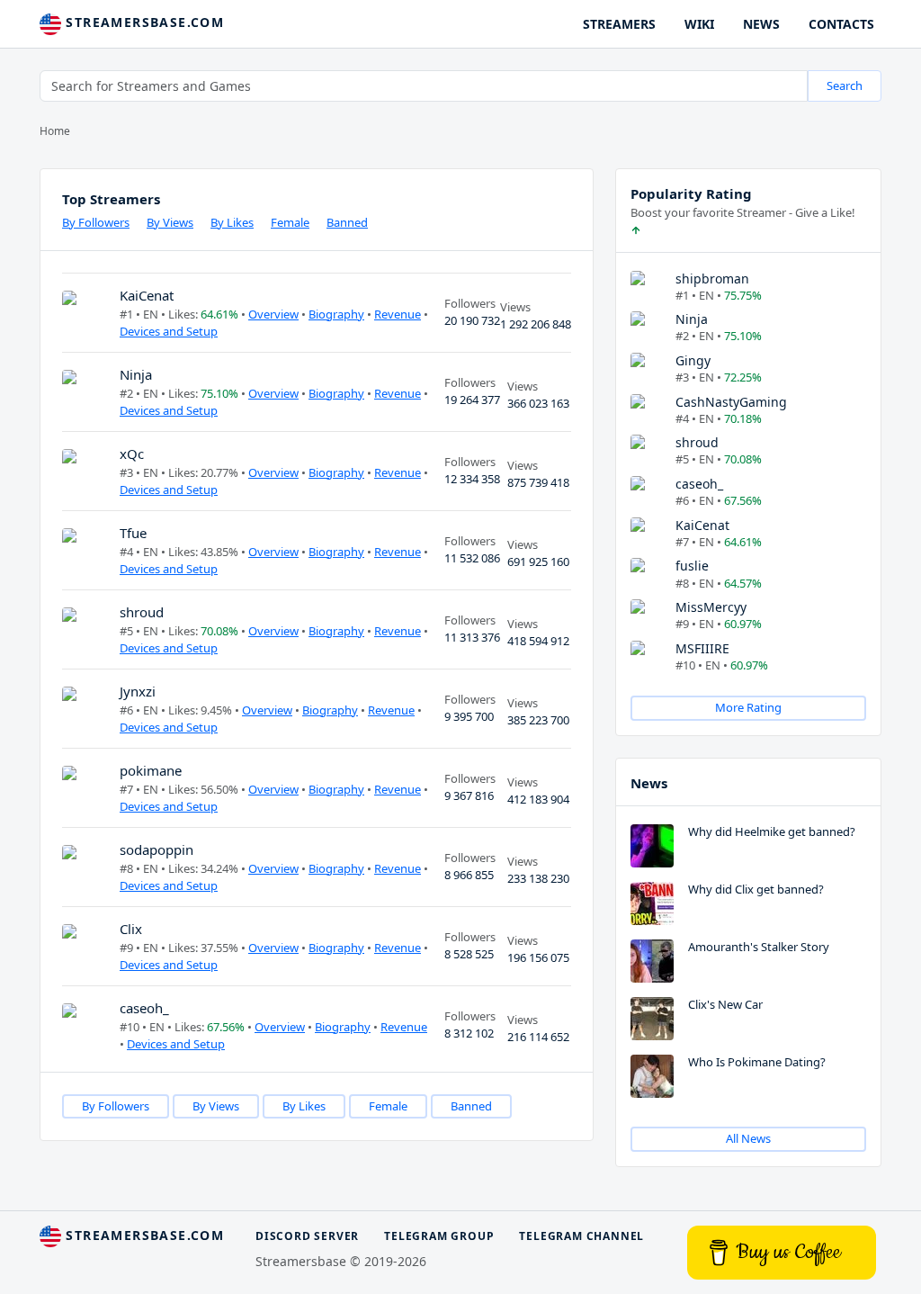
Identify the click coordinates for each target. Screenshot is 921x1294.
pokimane (151, 770)
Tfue (133, 533)
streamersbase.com (142, 22)
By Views (170, 222)
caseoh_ (144, 1008)
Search (845, 85)
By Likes (232, 222)
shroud (142, 612)
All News (748, 1138)
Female (290, 222)
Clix (131, 929)
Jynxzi (138, 691)
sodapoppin (156, 849)
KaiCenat (147, 295)
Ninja (136, 374)
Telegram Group (439, 1236)
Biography (336, 314)
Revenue (397, 314)
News (648, 783)
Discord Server (307, 1236)
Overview (273, 314)
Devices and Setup (169, 331)
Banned (347, 222)
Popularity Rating (691, 193)
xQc (132, 454)
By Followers (96, 222)
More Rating (748, 707)
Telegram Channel (581, 1236)
